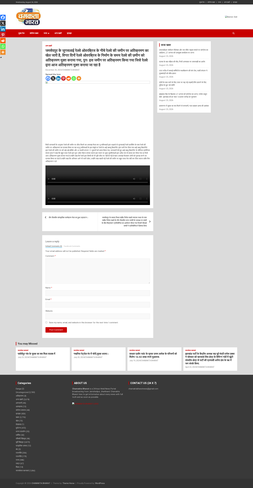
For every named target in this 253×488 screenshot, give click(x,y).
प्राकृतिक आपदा (21, 445)
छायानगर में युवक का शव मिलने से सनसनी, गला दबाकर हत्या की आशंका (184, 106)
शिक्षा (17, 467)
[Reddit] (68, 78)
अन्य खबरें (227, 2)
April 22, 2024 (190, 367)
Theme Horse (68, 483)
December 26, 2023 (53, 70)
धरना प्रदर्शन (20, 431)
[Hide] (1, 57)
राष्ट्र (18, 463)
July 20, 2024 (79, 357)
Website (49, 311)
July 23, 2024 (23, 357)
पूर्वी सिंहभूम (19, 442)
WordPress (100, 483)
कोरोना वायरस (21, 410)
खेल (17, 421)
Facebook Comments (72, 246)
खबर (17, 417)
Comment (50, 256)
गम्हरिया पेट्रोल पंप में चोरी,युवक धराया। (91, 353)
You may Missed (27, 343)
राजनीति (19, 453)
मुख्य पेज (202, 2)
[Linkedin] (58, 78)
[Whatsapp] (73, 78)
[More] (79, 78)
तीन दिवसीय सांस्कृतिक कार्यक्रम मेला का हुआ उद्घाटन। (68, 217)
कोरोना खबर (211, 2)
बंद (17, 449)
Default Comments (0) (53, 246)
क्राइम (235, 2)
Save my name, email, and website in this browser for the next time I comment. (83, 322)
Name (48, 288)
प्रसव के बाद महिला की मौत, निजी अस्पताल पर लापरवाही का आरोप (182, 62)
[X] (53, 78)
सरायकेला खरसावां (23, 350)
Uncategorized (22, 392)
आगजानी (19, 403)
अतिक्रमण (19, 396)
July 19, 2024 (134, 360)
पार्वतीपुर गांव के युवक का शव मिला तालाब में (36, 353)
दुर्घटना (18, 428)
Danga (18, 389)
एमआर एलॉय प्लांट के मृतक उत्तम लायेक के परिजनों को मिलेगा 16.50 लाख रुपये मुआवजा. (153, 355)
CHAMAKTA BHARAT (71, 70)
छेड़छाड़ (18, 424)
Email (48, 299)
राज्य (219, 2)
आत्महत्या (19, 406)
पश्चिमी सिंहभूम (21, 438)
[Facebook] (48, 78)
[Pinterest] (63, 78)
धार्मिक (18, 435)
